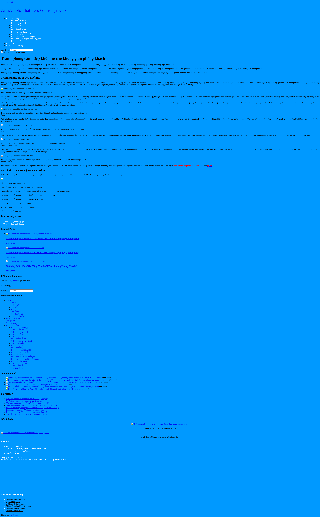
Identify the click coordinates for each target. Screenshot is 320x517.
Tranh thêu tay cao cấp (20, 352)
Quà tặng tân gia (17, 368)
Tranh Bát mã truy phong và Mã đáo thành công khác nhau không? (32, 408)
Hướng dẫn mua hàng (14, 45)
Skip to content (7, 2)
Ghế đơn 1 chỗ (17, 314)
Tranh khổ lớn (16, 41)
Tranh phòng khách (18, 23)
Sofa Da (14, 303)
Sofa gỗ (14, 307)
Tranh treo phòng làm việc (21, 34)
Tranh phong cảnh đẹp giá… (13, 222)
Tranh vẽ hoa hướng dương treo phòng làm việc (25, 410)
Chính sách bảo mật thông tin (17, 499)
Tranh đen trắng (17, 348)
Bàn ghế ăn (10, 321)
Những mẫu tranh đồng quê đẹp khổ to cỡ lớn (24, 401)
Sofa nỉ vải (15, 305)
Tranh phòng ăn (17, 27)
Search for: (5, 50)
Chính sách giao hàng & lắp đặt (18, 506)
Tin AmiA (10, 43)
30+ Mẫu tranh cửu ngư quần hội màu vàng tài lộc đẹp (27, 399)
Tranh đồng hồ (17, 345)
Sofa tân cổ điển (17, 316)
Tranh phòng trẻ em (18, 30)
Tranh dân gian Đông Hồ (21, 350)
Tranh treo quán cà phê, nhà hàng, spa (26, 39)
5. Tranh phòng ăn (18, 336)
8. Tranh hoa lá (17, 366)
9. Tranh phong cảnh (19, 363)
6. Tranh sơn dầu (17, 343)
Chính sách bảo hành (14, 511)
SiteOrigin (14, 515)
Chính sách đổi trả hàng (15, 508)
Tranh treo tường (12, 18)
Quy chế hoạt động (13, 502)
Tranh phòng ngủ (18, 25)
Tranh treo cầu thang (19, 32)
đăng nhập (13, 281)
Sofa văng (15, 312)
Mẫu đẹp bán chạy (18, 21)
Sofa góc (14, 309)
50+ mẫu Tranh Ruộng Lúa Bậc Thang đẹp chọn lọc (27, 414)
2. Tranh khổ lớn (17, 330)
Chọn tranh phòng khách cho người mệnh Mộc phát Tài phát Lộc (32, 405)
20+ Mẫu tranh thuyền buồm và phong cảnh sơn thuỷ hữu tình (30, 403)
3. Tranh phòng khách (19, 332)
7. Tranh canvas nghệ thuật (21, 341)
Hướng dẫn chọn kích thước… (14, 224)
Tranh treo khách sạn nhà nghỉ (23, 36)
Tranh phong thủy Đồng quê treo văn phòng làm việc (27, 412)
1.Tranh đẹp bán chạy (19, 327)
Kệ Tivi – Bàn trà (13, 318)
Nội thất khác (11, 323)
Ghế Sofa (10, 300)
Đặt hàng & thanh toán (15, 504)
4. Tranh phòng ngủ (19, 334)
